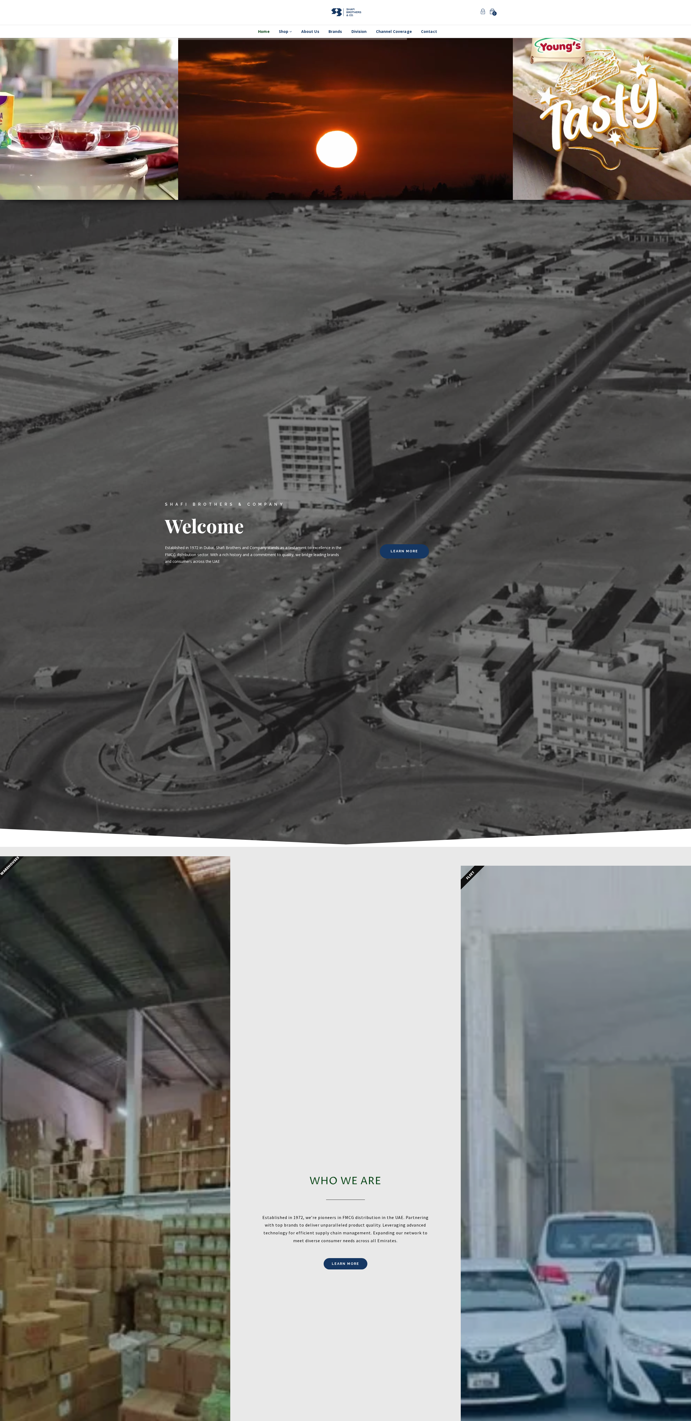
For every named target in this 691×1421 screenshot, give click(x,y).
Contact (429, 31)
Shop (284, 31)
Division (359, 31)
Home (264, 31)
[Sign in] (483, 12)
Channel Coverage (394, 31)
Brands (335, 31)
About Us (310, 31)
